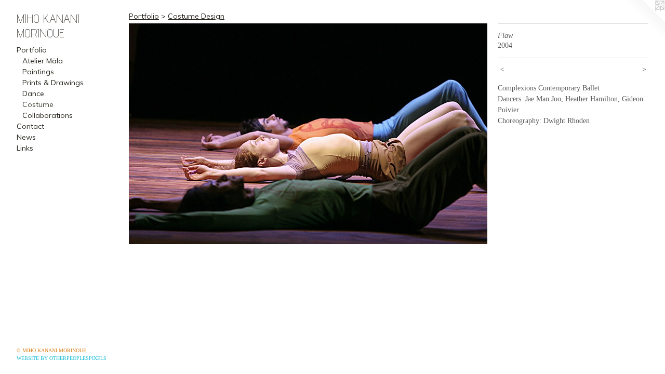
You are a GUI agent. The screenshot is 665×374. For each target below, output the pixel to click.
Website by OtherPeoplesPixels (62, 358)
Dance (33, 93)
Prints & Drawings (53, 82)
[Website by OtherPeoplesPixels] (644, 21)
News (26, 137)
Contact (30, 126)
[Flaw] (308, 133)
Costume (38, 104)
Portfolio (32, 50)
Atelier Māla (42, 60)
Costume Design (196, 16)
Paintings (38, 71)
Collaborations (47, 115)
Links (25, 148)
